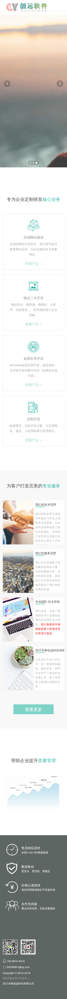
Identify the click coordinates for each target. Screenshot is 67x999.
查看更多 (33, 709)
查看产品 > (33, 263)
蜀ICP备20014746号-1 (16, 978)
